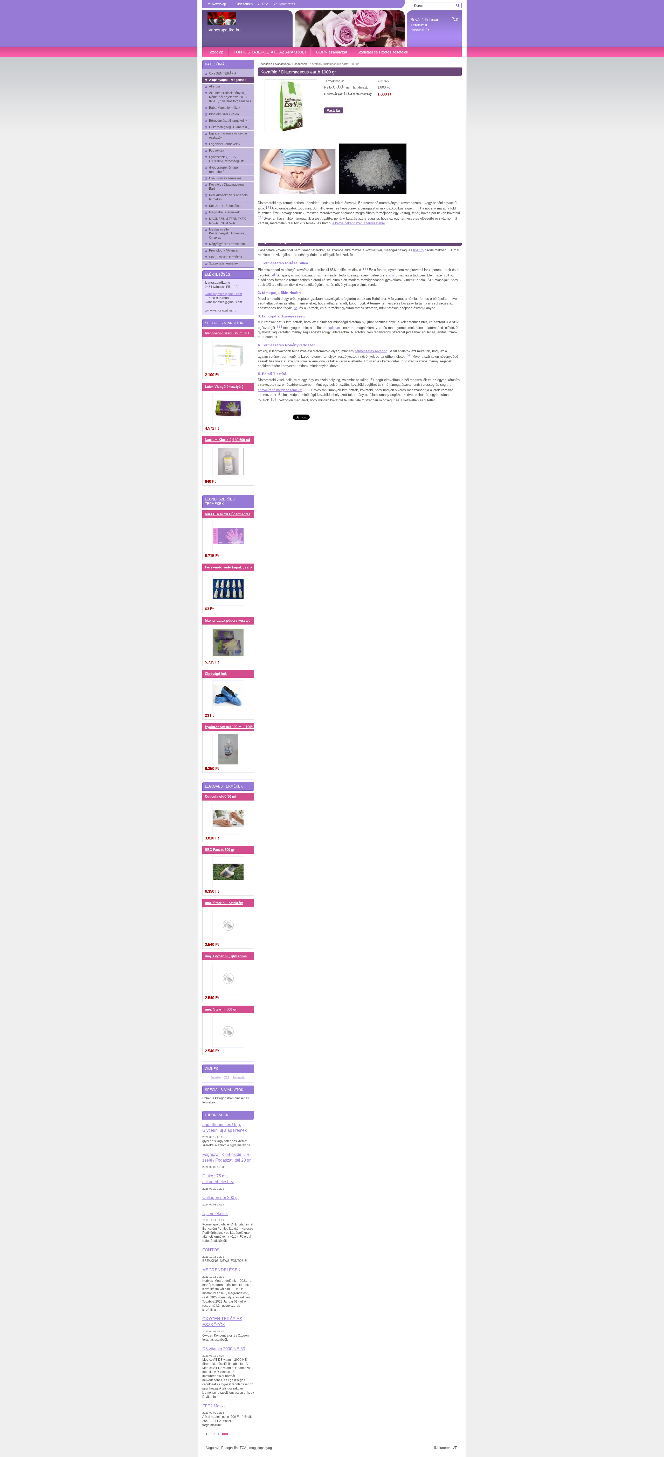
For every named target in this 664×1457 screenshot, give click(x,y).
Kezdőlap (219, 4)
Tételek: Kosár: (424, 25)
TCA (226, 1077)
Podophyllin (239, 1077)
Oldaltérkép (244, 4)
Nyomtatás (287, 4)
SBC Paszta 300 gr (219, 850)
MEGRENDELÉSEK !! (223, 1270)
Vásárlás (334, 110)
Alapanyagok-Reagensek (291, 63)
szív (391, 275)
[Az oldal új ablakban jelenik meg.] (291, 131)
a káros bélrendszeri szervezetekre (358, 223)
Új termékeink (215, 1213)
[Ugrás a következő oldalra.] (223, 1433)
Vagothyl (215, 1077)
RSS (265, 4)
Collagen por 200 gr (220, 1197)
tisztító (418, 250)
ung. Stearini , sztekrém (224, 903)
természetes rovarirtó (371, 351)
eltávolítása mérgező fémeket (280, 390)
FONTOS (211, 1250)
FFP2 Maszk (214, 1406)
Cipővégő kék (216, 674)
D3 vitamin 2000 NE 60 (223, 1348)
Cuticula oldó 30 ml (220, 796)
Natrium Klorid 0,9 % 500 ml (227, 440)
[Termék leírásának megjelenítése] (228, 355)
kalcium (334, 328)
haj (296, 308)
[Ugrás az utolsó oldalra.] (226, 1433)
